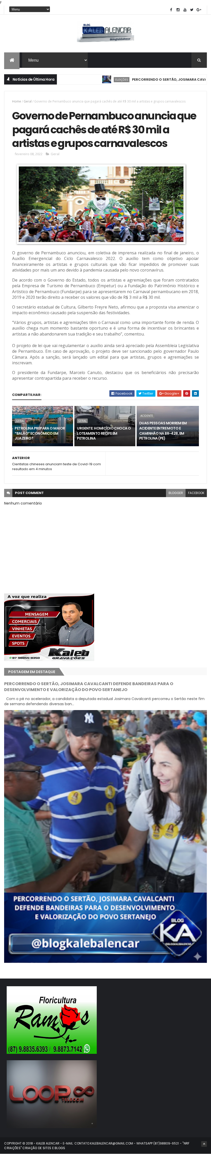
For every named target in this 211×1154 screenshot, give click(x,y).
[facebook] (171, 9)
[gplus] (199, 9)
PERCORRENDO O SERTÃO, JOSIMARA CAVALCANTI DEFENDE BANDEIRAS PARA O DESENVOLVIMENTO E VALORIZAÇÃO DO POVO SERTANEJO (88, 687)
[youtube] (185, 9)
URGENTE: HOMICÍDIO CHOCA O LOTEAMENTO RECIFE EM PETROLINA (104, 433)
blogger (176, 493)
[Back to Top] (204, 1144)
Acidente (146, 415)
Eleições (96, 79)
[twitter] (192, 9)
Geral (28, 101)
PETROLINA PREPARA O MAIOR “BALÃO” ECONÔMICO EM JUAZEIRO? (40, 433)
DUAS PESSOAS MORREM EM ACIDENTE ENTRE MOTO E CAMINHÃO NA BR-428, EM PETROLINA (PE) (163, 431)
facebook (196, 493)
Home (16, 101)
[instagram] (178, 9)
